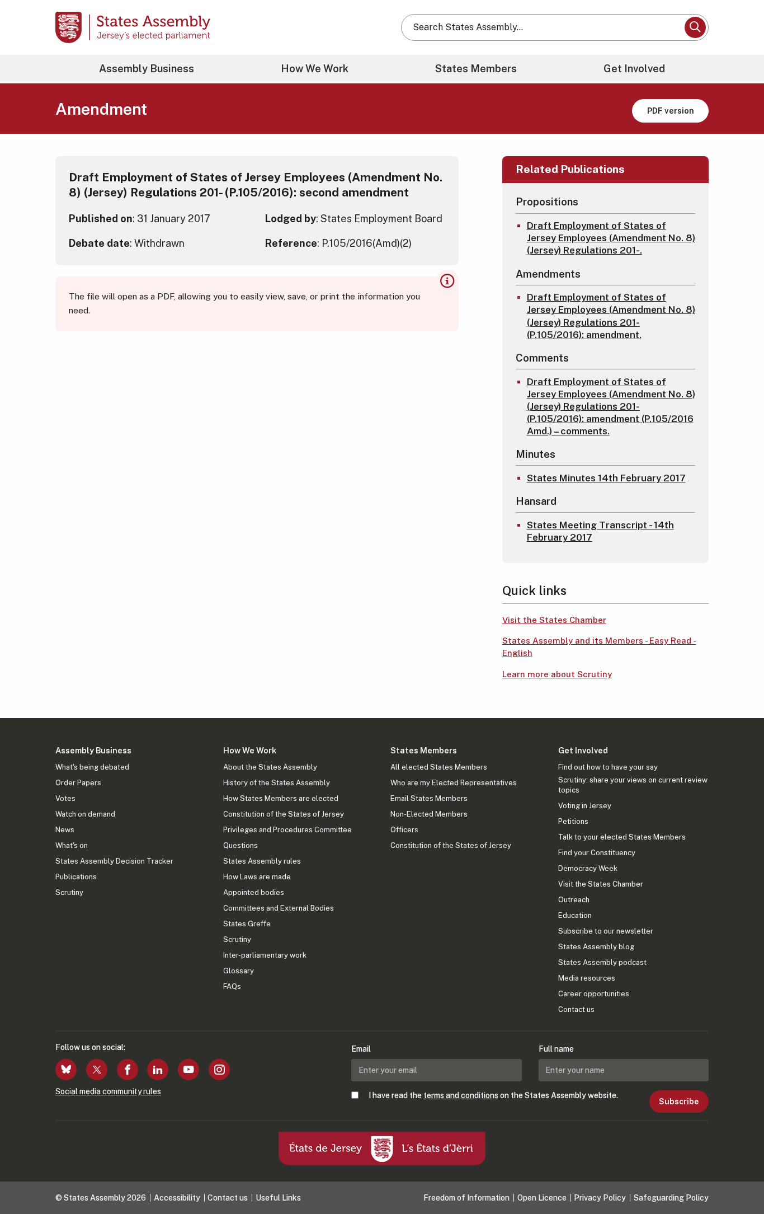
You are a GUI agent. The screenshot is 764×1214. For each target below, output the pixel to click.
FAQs (232, 986)
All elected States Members (438, 767)
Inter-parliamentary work (264, 955)
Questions (240, 845)
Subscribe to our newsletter (605, 931)
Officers (404, 830)
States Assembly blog (596, 947)
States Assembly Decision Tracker (114, 861)
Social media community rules (108, 1091)
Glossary (238, 971)
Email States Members (429, 798)
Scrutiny (69, 892)
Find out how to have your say (608, 767)
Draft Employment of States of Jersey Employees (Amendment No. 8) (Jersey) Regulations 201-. (611, 238)
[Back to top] (737, 1176)
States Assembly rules (262, 861)
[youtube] (188, 1069)
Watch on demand (85, 814)
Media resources (586, 978)
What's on (71, 845)
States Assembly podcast (602, 962)
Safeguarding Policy (671, 1197)
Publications (76, 877)
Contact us (576, 1009)
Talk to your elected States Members (622, 837)
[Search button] (695, 27)
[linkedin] (157, 1069)
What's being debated (92, 767)
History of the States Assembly (276, 783)
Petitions (573, 821)
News (64, 830)
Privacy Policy (600, 1197)
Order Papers (78, 783)
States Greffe (247, 924)
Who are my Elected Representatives (453, 783)
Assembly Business (146, 68)
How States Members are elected (280, 798)
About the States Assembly (270, 767)
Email (361, 1048)
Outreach (573, 900)
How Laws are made (257, 877)
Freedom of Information (466, 1197)
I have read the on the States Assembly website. (493, 1095)
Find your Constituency (596, 853)
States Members (476, 68)
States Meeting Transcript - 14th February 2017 (600, 531)
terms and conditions (460, 1095)
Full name (556, 1048)
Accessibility (177, 1197)
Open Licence (542, 1197)
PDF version (670, 110)
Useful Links (278, 1197)
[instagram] (219, 1069)
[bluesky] (66, 1069)
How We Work (314, 68)
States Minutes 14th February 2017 (606, 478)
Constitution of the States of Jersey (283, 814)
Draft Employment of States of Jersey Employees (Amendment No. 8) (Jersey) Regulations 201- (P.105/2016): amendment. (611, 316)
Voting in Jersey (584, 805)
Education (575, 915)
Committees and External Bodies (278, 908)
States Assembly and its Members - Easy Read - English (599, 647)
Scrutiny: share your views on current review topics (633, 785)
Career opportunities (593, 994)
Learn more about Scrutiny (557, 674)
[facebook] (127, 1069)
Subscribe (679, 1101)
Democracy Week (587, 868)
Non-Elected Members (429, 814)
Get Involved (634, 68)
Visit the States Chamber (554, 620)
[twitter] (96, 1069)
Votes (65, 798)
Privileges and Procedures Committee (287, 830)
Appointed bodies (253, 892)
